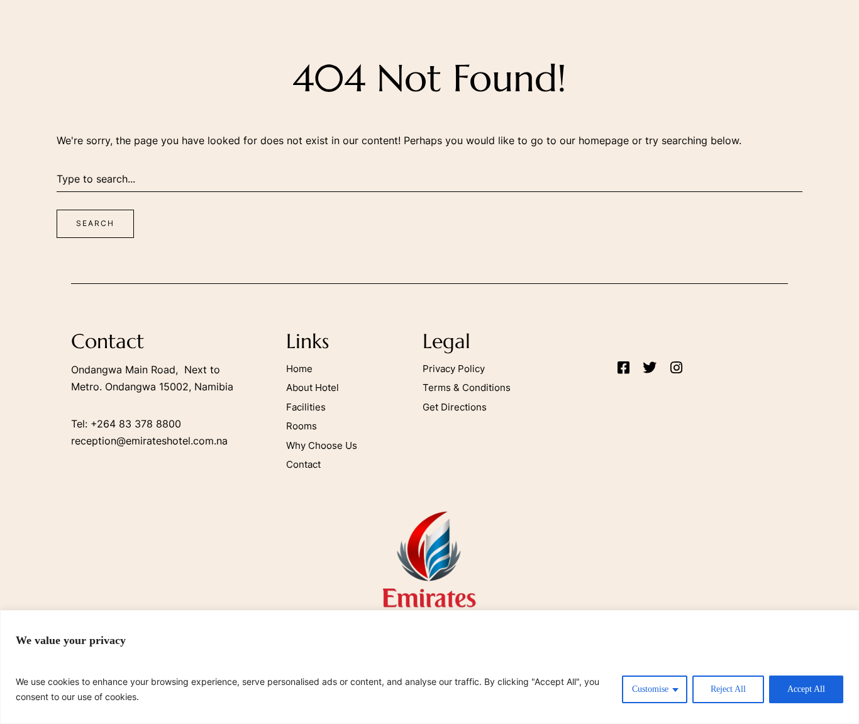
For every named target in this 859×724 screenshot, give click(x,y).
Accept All (806, 689)
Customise (650, 689)
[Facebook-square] (623, 368)
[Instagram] (676, 368)
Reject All (728, 689)
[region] (429, 667)
